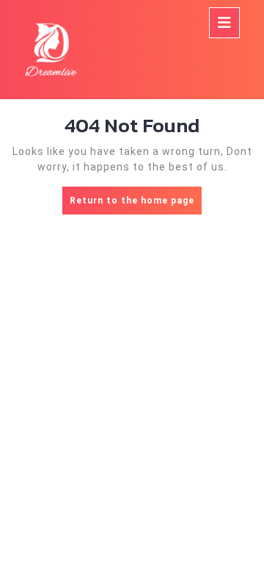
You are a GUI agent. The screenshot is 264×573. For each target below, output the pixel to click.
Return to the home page (136, 205)
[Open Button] (224, 22)
